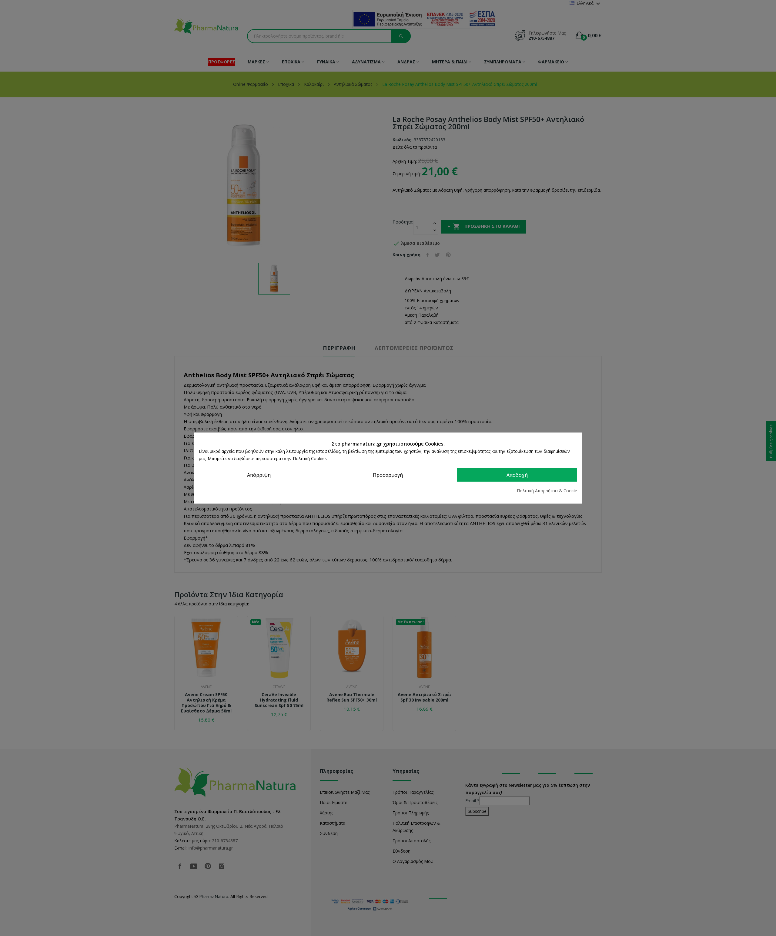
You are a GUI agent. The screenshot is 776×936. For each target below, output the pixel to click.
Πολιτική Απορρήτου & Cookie (547, 490)
